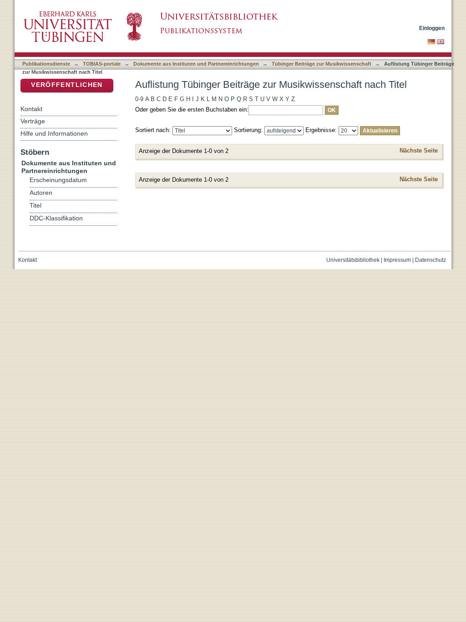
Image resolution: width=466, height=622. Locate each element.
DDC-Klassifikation (56, 218)
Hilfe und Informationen (54, 133)
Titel (35, 205)
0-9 (139, 99)
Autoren (41, 192)
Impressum (397, 260)
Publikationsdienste (46, 63)
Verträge (32, 121)
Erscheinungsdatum (58, 180)
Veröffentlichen (66, 85)
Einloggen (432, 28)
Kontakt (31, 108)
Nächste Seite (419, 150)
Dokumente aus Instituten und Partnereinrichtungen (196, 63)
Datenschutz (430, 260)
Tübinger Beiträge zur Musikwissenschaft (321, 63)
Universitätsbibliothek (353, 260)
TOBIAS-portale (102, 63)
